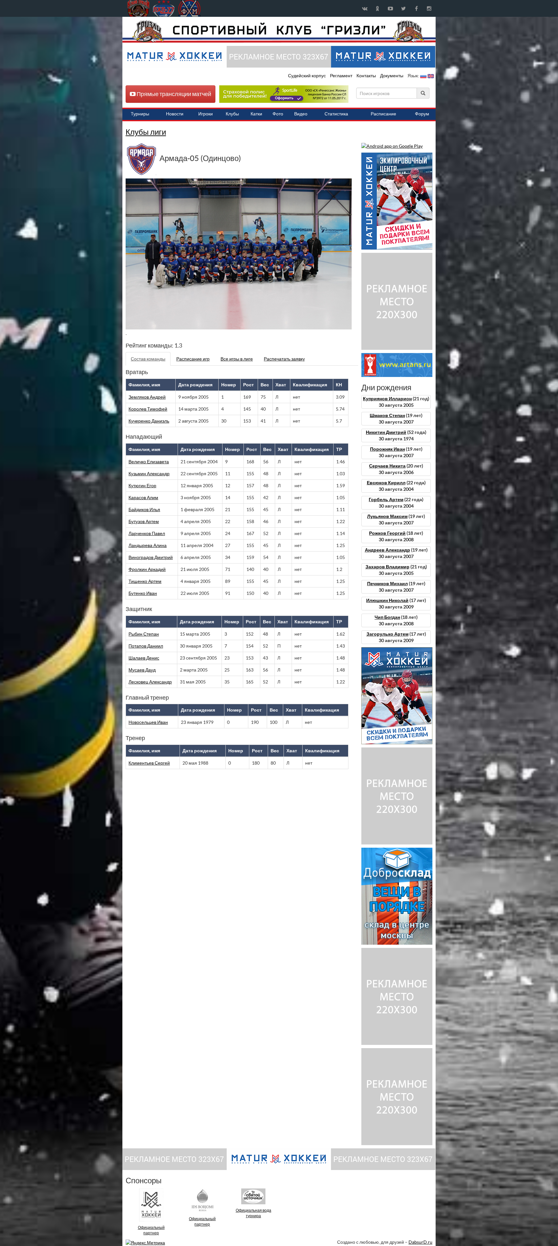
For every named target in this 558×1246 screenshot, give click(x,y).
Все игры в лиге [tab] (237, 358)
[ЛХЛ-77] (283, 93)
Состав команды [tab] (148, 358)
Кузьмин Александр (149, 473)
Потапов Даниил (146, 646)
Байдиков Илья (144, 509)
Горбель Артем (386, 499)
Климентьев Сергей (149, 763)
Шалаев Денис (144, 658)
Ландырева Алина (148, 545)
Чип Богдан (387, 617)
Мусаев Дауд (142, 669)
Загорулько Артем (387, 634)
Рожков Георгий (387, 533)
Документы (392, 75)
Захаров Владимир (387, 566)
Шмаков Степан (387, 415)
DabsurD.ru (420, 1242)
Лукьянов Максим (387, 516)
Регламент (341, 75)
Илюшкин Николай (387, 600)
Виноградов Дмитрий (151, 557)
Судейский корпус (307, 75)
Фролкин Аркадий (147, 569)
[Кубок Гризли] (279, 31)
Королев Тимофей (148, 409)
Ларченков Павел (147, 533)
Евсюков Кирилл (386, 482)
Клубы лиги (146, 132)
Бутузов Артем (144, 521)
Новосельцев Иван (148, 722)
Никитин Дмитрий (386, 432)
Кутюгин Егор (142, 485)
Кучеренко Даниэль (149, 421)
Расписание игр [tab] (193, 358)
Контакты (366, 75)
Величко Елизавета (149, 461)
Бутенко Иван (143, 593)
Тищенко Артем (145, 581)
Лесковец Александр (150, 681)
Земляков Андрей (147, 397)
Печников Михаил (387, 583)
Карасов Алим (143, 497)
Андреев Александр (387, 550)
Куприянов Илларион (387, 398)
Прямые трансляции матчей (173, 94)
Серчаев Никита (387, 465)
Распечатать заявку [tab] (284, 358)
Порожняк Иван (387, 449)
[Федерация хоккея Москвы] (189, 8)
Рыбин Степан (144, 634)
